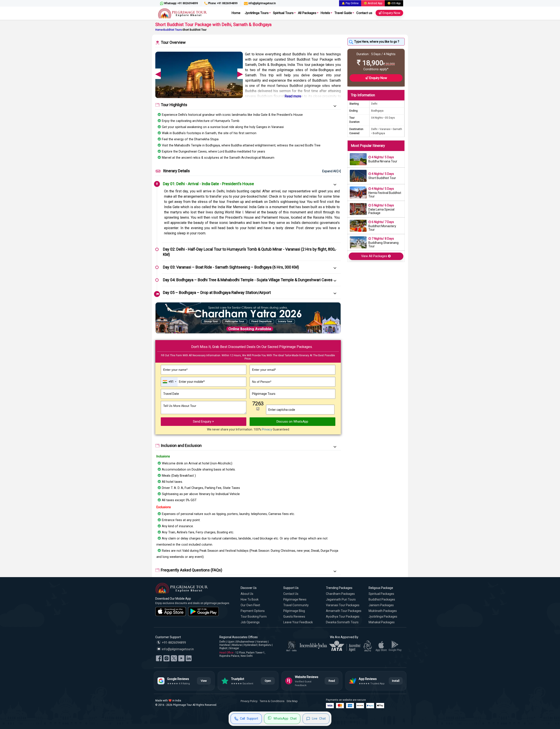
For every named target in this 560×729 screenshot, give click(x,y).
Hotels (325, 13)
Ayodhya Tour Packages (342, 616)
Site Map (292, 701)
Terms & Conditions (272, 701)
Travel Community (296, 605)
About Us (247, 593)
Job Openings (250, 622)
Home (236, 13)
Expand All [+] (331, 171)
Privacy (267, 429)
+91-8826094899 (173, 643)
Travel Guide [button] (343, 13)
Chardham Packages (340, 593)
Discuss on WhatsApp (292, 421)
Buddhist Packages (382, 599)
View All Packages (374, 256)
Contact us (364, 13)
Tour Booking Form (254, 616)
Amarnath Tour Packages (343, 611)
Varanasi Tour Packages (342, 605)
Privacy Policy (249, 701)
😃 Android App (373, 3)
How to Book (250, 599)
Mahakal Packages (382, 622)
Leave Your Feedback (298, 622)
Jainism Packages (381, 605)
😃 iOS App (394, 3)
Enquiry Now (391, 13)
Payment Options (253, 611)
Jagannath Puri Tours (341, 599)
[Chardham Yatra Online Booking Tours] (248, 318)
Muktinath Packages (383, 611)
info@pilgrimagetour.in (262, 3)
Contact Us (290, 593)
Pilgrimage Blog (294, 611)
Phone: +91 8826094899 (222, 3)
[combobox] (169, 381)
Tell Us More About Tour (179, 406)
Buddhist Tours (172, 29)
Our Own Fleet (250, 605)
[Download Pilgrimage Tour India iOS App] (170, 611)
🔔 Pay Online (350, 3)
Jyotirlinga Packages (383, 616)
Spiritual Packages (381, 593)
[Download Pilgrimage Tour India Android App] (203, 611)
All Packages (307, 13)
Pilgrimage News (294, 599)
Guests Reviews (294, 616)
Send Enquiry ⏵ (203, 421)
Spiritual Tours (283, 13)
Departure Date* (174, 387)
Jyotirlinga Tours (257, 13)
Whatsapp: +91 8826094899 (180, 3)
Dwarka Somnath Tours (342, 622)
